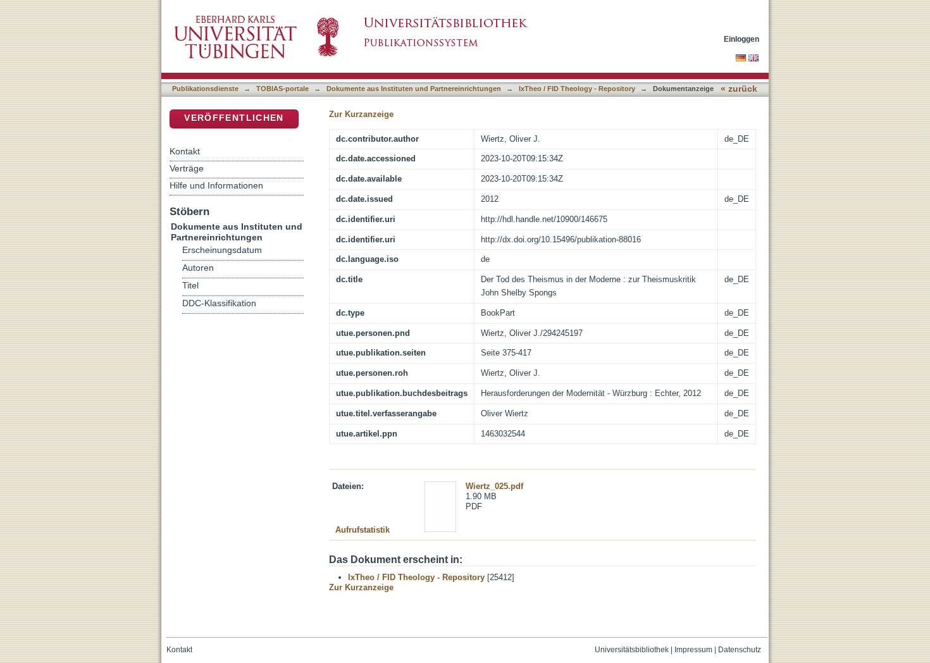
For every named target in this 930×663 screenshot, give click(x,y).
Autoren (198, 268)
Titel (190, 285)
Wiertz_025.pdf (494, 486)
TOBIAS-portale (282, 88)
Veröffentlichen (233, 118)
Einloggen (741, 39)
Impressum (693, 649)
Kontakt (185, 151)
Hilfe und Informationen (216, 185)
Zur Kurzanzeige (361, 114)
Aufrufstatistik (362, 530)
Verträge (187, 168)
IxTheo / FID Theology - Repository (577, 88)
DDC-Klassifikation (219, 303)
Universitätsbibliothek (632, 649)
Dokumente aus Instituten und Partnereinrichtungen (413, 88)
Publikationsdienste (205, 88)
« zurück (739, 89)
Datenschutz (739, 649)
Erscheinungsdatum (222, 250)
